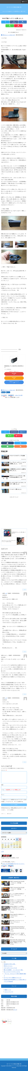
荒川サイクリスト (8, 966)
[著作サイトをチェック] (7, 443)
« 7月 (2, 851)
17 (2, 845)
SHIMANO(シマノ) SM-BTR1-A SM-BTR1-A (13, 366)
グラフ (15, 1009)
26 (8, 847)
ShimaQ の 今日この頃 (10, 964)
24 (2, 847)
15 (17, 844)
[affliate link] (12, 870)
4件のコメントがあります (8, 35)
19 (8, 845)
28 (14, 847)
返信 (25, 589)
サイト (2, 794)
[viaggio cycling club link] (6, 855)
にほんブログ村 (18, 395)
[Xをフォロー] (20, 443)
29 (17, 847)
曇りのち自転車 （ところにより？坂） (13, 969)
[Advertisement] (14, 412)
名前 (2, 784)
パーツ (8, 392)
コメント (4, 770)
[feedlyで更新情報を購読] (7, 446)
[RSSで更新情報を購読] (20, 446)
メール (11, 789)
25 (5, 847)
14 (14, 844)
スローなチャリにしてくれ (10, 967)
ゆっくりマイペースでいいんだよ (12, 971)
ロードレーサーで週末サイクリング (12, 977)
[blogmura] (12, 863)
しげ (6, 593)
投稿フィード (7, 989)
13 (11, 844)
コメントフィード (8, 991)
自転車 (4, 392)
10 (2, 844)
